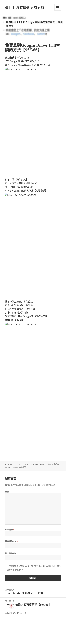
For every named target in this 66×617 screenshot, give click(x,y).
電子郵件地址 (11, 541)
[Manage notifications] (11, 605)
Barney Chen (32, 464)
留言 (8, 491)
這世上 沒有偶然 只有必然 (24, 7)
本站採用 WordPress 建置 (15, 613)
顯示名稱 (9, 529)
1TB (9, 467)
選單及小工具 (57, 7)
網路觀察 (55, 464)
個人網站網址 (11, 553)
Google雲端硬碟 (20, 467)
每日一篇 (46, 464)
